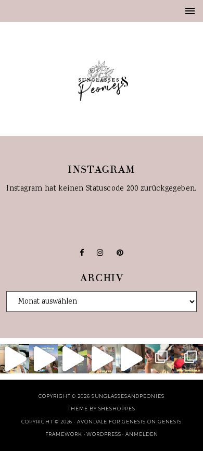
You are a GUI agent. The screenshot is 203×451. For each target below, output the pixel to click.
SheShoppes (116, 408)
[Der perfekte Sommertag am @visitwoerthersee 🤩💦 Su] (159, 358)
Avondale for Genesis (111, 421)
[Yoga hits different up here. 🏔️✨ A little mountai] (43, 358)
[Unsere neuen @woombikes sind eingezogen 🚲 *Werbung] (14, 358)
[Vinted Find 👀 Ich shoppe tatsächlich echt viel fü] (101, 358)
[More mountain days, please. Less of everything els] (72, 358)
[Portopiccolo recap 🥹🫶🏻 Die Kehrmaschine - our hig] (188, 358)
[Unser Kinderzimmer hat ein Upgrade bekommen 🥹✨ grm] (130, 358)
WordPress (103, 434)
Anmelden (141, 434)
